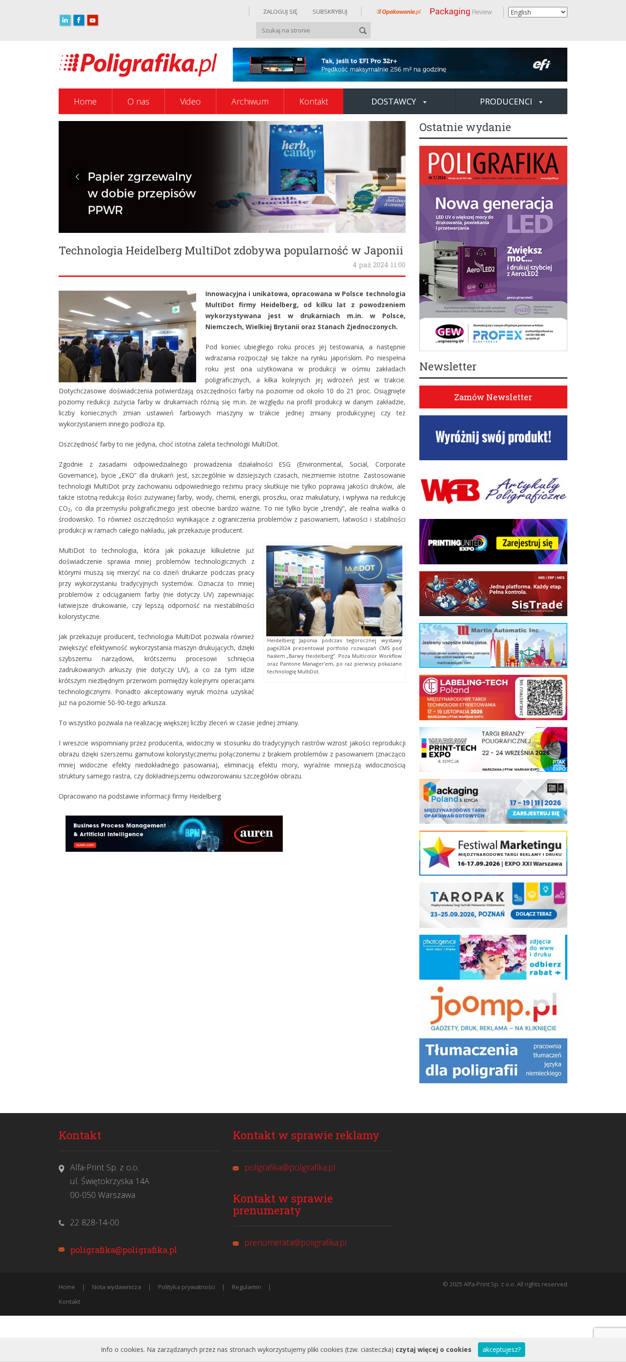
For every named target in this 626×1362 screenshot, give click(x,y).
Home (85, 101)
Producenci (506, 101)
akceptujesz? (502, 1349)
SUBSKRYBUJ (329, 11)
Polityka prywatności (186, 1287)
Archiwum (250, 101)
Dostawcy (393, 101)
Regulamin (246, 1287)
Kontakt (313, 101)
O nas (138, 101)
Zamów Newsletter (493, 397)
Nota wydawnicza (116, 1287)
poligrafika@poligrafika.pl (123, 1249)
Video (190, 101)
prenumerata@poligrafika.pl (295, 1242)
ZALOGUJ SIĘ (280, 11)
